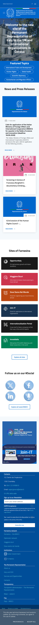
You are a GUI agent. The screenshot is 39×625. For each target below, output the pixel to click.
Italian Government (7, 4)
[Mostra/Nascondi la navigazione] (4, 13)
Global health (26, 71)
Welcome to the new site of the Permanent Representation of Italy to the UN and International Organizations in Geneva (19, 38)
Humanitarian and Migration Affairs (18, 79)
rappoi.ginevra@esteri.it (16, 489)
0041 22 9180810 (12, 485)
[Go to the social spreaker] (29, 396)
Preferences (18, 621)
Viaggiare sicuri (9, 542)
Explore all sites (19, 357)
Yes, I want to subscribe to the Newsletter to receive (19, 517)
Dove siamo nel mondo (11, 546)
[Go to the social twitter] (10, 385)
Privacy (31, 510)
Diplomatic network (10, 538)
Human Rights (11, 71)
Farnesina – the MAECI (11, 534)
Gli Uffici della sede (10, 493)
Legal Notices (7, 512)
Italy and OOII (8, 572)
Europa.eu (10, 558)
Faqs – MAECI (8, 601)
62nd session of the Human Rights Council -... (17, 222)
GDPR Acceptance (10, 506)
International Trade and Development (19, 67)
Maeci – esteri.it (9, 594)
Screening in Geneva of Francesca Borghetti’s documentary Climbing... (16, 182)
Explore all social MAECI (19, 407)
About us (7, 568)
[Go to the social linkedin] (10, 396)
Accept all (31, 621)
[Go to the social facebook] (29, 385)
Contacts (7, 580)
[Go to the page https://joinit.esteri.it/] (19, 454)
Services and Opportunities (13, 576)
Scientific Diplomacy (19, 75)
